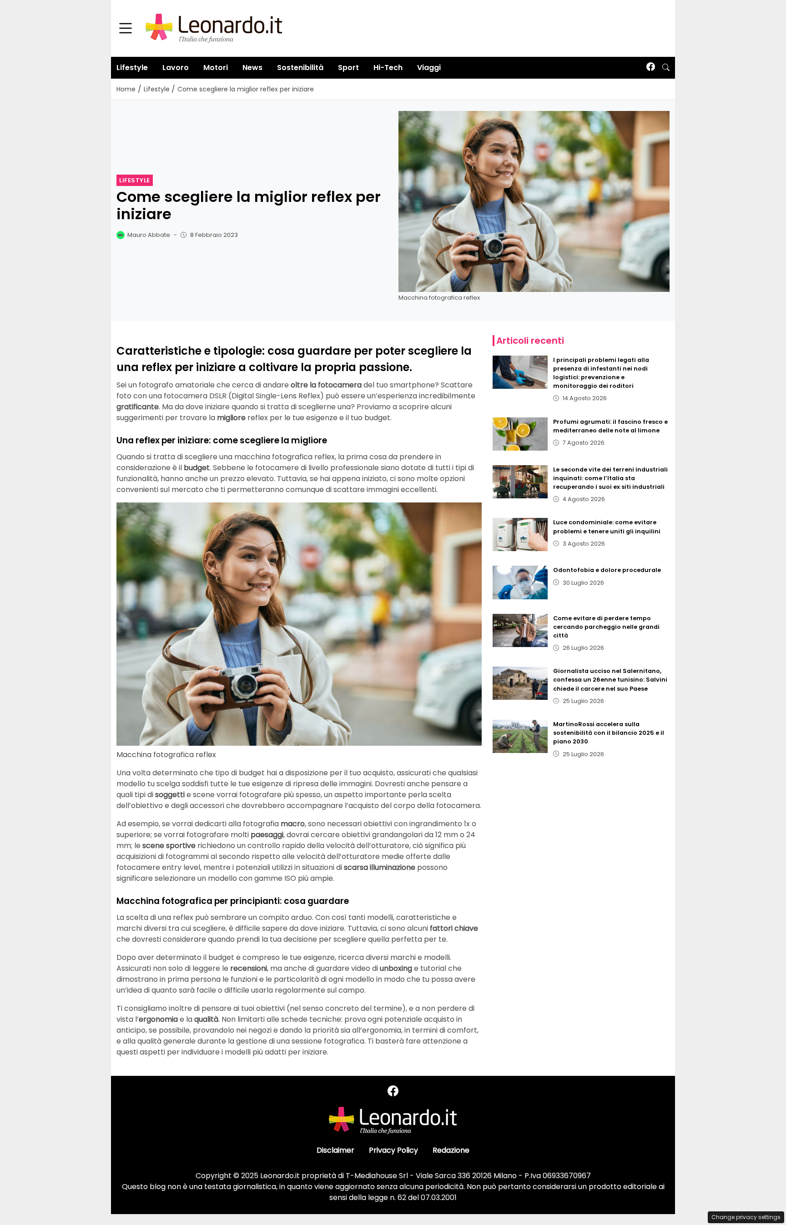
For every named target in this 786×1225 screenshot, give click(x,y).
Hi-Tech (388, 67)
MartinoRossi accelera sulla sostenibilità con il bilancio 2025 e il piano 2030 (608, 732)
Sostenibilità (300, 67)
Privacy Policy (393, 1150)
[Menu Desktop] (125, 28)
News (252, 67)
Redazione (451, 1150)
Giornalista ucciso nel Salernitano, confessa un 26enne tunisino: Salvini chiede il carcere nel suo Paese (610, 679)
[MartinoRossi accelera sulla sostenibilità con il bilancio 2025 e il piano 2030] (520, 736)
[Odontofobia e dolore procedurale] (520, 582)
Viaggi (429, 67)
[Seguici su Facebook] (650, 67)
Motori (215, 67)
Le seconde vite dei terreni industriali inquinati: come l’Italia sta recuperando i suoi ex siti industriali (610, 478)
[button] (666, 67)
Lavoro (175, 67)
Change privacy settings (746, 1217)
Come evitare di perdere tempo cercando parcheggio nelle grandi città (606, 626)
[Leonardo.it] (214, 28)
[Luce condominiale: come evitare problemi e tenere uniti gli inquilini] (520, 534)
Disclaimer (335, 1150)
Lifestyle (132, 67)
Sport (348, 67)
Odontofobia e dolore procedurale (607, 570)
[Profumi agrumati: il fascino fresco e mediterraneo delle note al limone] (520, 434)
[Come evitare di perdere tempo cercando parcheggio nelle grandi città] (520, 630)
